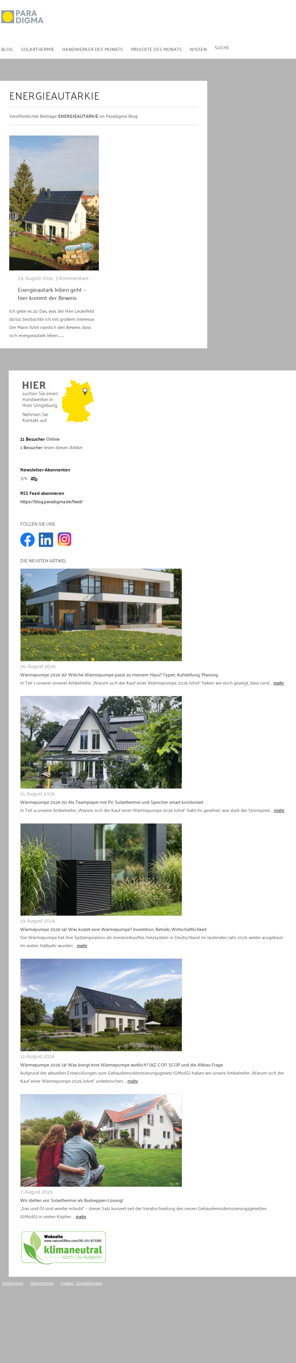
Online (40, 439)
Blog (7, 49)
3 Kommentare (72, 277)
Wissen (198, 49)
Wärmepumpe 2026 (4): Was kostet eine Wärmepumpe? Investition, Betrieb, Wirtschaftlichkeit (113, 929)
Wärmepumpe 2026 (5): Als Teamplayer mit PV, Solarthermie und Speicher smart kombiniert (111, 802)
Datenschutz (42, 1283)
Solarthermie (37, 49)
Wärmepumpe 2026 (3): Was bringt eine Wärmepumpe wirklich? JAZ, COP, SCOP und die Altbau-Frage (121, 1064)
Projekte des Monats (156, 49)
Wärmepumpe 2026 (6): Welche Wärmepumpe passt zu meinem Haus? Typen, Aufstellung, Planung (119, 674)
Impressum (12, 1283)
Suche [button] (222, 47)
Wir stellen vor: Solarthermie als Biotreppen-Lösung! (71, 1200)
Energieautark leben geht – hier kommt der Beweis (52, 293)
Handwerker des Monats (92, 49)
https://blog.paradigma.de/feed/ (51, 501)
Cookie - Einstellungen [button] (81, 1283)
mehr (278, 682)
